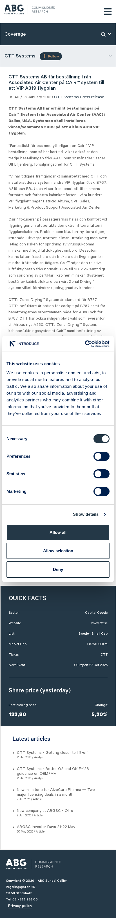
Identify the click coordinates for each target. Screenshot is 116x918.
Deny (58, 569)
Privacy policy (20, 906)
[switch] (101, 456)
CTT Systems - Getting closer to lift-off (52, 752)
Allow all (58, 532)
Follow (53, 56)
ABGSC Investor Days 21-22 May (46, 827)
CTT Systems (66, 97)
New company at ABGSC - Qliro (45, 810)
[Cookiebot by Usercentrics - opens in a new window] (85, 344)
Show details (86, 514)
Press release (92, 97)
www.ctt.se (99, 623)
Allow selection (58, 550)
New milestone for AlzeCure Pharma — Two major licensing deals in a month (56, 792)
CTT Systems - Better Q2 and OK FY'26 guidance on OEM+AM (53, 771)
